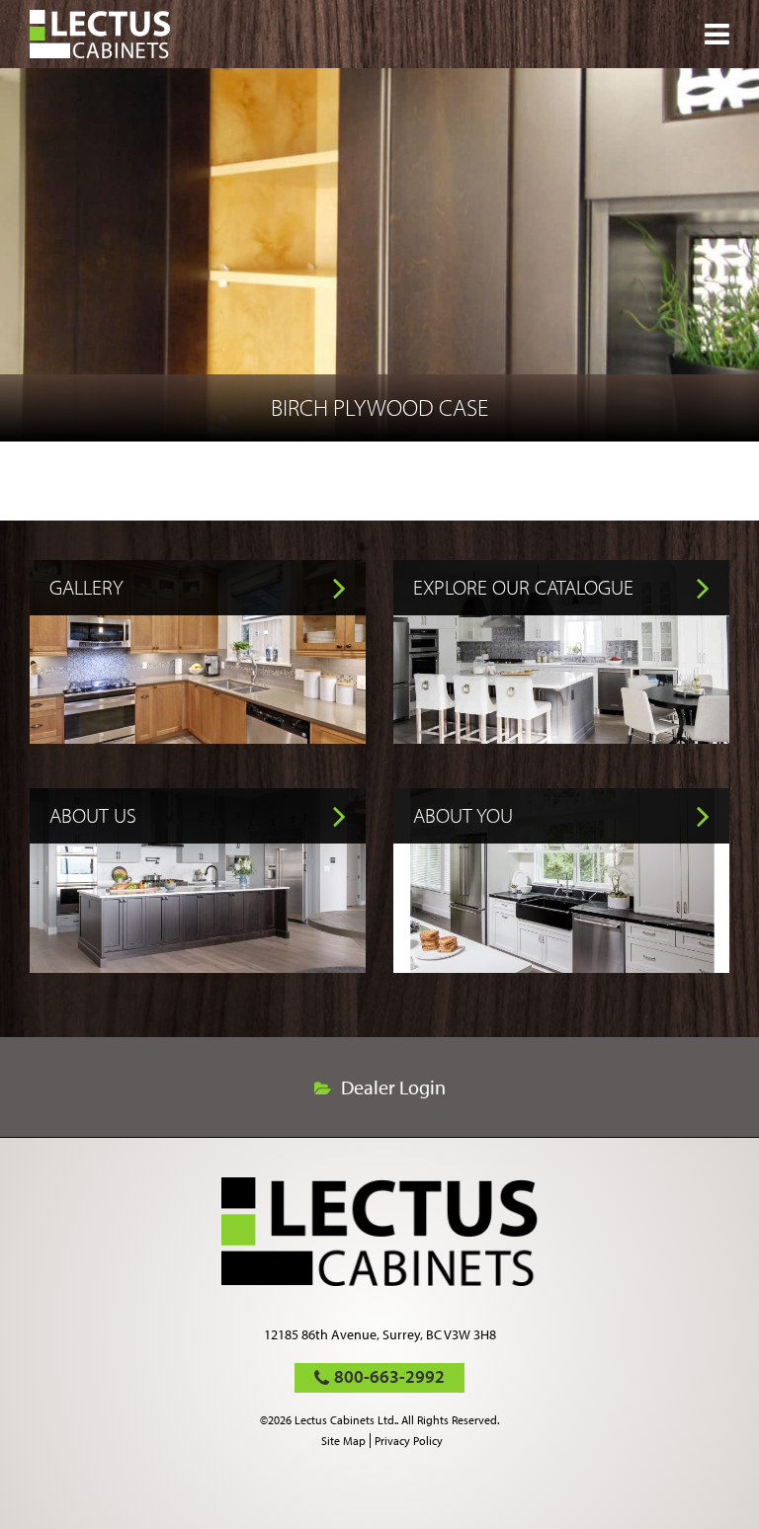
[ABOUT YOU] (561, 966)
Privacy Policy (409, 1440)
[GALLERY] (198, 737)
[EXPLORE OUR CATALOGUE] (561, 737)
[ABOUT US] (198, 966)
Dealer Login (393, 1087)
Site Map (343, 1440)
